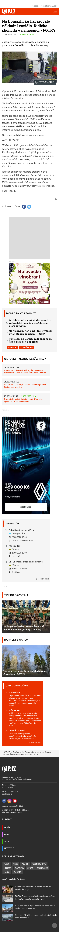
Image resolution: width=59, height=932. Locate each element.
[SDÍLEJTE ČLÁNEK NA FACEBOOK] (24, 207)
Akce (15, 864)
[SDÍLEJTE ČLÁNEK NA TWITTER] (29, 207)
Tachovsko (42, 868)
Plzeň (6, 864)
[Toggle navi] (55, 11)
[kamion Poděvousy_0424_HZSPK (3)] (45, 82)
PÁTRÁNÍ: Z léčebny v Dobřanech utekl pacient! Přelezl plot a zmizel (25, 385)
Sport (7, 841)
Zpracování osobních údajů (12, 806)
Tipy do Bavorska (16, 595)
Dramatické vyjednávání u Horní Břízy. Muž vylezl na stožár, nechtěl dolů (23, 400)
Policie (25, 864)
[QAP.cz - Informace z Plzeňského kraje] (8, 11)
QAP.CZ (6, 752)
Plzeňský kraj (39, 864)
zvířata (17, 872)
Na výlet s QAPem (16, 639)
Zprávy (16, 752)
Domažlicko (26, 347)
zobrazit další (43, 579)
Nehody (12, 347)
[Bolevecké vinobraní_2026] (29, 283)
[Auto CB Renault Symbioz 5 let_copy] (26, 513)
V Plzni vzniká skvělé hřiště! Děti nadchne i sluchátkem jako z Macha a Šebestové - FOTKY (25, 371)
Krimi (6, 834)
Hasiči (7, 872)
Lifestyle (9, 848)
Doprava (19, 868)
